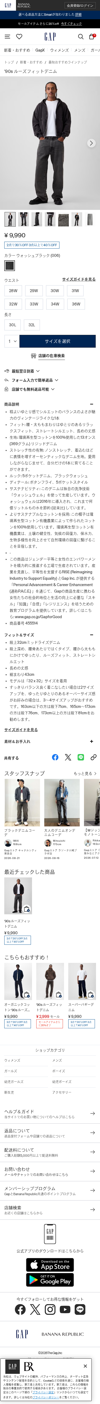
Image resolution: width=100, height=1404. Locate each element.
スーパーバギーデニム (81, 1007)
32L (32, 325)
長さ (8, 314)
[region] (46, 1379)
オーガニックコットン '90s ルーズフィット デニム (17, 1008)
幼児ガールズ (13, 1082)
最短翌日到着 (23, 371)
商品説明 (11, 404)
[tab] (50, 370)
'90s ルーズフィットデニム (17, 923)
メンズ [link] (79, 50)
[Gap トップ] (50, 37)
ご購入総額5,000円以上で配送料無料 (31, 1156)
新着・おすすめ (31, 62)
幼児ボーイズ (61, 1082)
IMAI (16, 841)
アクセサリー (61, 1093)
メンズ (57, 1060)
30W (55, 291)
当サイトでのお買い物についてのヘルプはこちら (39, 1117)
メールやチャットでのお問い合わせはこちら (36, 1175)
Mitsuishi (59, 841)
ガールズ (10, 1071)
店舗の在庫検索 (51, 356)
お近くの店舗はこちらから (23, 1213)
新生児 (9, 1093)
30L (12, 325)
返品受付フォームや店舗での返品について (34, 1136)
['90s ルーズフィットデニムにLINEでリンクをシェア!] (80, 758)
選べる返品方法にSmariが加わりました (50, 15)
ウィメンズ (12, 1060)
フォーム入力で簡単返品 (32, 380)
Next (91, 143)
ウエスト (11, 280)
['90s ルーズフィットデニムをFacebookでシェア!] (55, 758)
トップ (9, 62)
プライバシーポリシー (46, 1397)
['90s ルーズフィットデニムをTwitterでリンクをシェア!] (68, 758)
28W (13, 291)
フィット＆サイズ (19, 635)
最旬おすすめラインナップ (68, 62)
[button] (80, 5)
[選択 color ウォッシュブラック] (9, 265)
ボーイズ (58, 1071)
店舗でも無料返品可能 (30, 389)
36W (76, 304)
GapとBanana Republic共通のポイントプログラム (40, 1194)
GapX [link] (40, 50)
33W (34, 304)
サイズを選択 (57, 341)
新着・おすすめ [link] (17, 50)
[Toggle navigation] (7, 36)
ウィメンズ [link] (59, 50)
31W (75, 291)
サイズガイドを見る (79, 279)
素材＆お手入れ (17, 741)
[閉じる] (85, 1366)
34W (55, 304)
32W (13, 304)
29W (34, 291)
